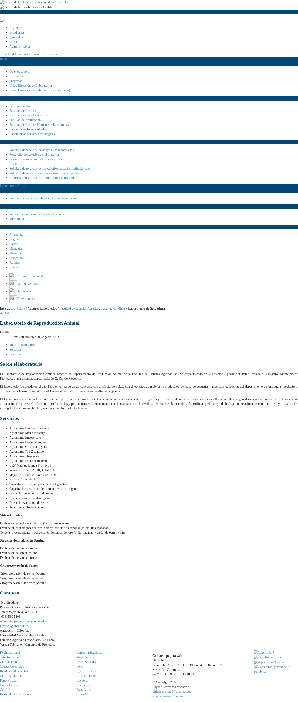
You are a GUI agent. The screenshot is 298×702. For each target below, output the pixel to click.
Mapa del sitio (85, 657)
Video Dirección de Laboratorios (30, 85)
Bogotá (14, 239)
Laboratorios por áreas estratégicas (32, 134)
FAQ (79, 666)
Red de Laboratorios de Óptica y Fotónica (36, 214)
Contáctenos (84, 685)
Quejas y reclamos (88, 671)
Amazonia (16, 234)
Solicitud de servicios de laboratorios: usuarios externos (45, 173)
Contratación (8, 662)
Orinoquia (16, 258)
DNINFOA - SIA (28, 284)
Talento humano (10, 657)
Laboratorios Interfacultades (27, 129)
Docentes (15, 42)
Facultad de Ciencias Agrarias (28, 115)
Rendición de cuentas (14, 671)
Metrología (16, 219)
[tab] (22, 345)
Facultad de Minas (21, 106)
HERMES (16, 164)
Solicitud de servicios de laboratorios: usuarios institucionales (49, 168)
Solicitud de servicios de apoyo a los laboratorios (41, 150)
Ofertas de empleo (12, 666)
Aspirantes (16, 28)
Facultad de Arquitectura (25, 120)
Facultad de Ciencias (22, 110)
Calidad (5, 690)
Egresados (16, 37)
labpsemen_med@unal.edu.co (29, 621)
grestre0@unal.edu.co (14, 626)
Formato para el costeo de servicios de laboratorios (42, 198)
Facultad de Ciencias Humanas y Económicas (39, 124)
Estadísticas (83, 690)
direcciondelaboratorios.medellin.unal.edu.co (29, 54)
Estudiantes (16, 32)
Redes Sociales (86, 662)
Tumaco (14, 267)
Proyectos (15, 81)
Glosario (82, 694)
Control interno (10, 685)
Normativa (16, 76)
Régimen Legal (10, 652)
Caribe (13, 244)
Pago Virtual (8, 680)
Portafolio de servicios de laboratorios (34, 154)
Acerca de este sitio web (168, 696)
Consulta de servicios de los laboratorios (35, 159)
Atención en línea (87, 676)
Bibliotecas (24, 291)
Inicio (4, 59)
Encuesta (82, 680)
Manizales (15, 248)
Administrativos (19, 46)
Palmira (14, 262)
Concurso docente (11, 676)
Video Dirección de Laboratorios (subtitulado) (39, 90)
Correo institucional (30, 276)
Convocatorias (26, 298)
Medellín (15, 253)
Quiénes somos (19, 71)
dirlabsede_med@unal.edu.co (171, 691)
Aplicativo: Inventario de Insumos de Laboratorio (42, 178)
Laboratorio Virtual (13, 185)
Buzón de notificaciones (15, 694)
